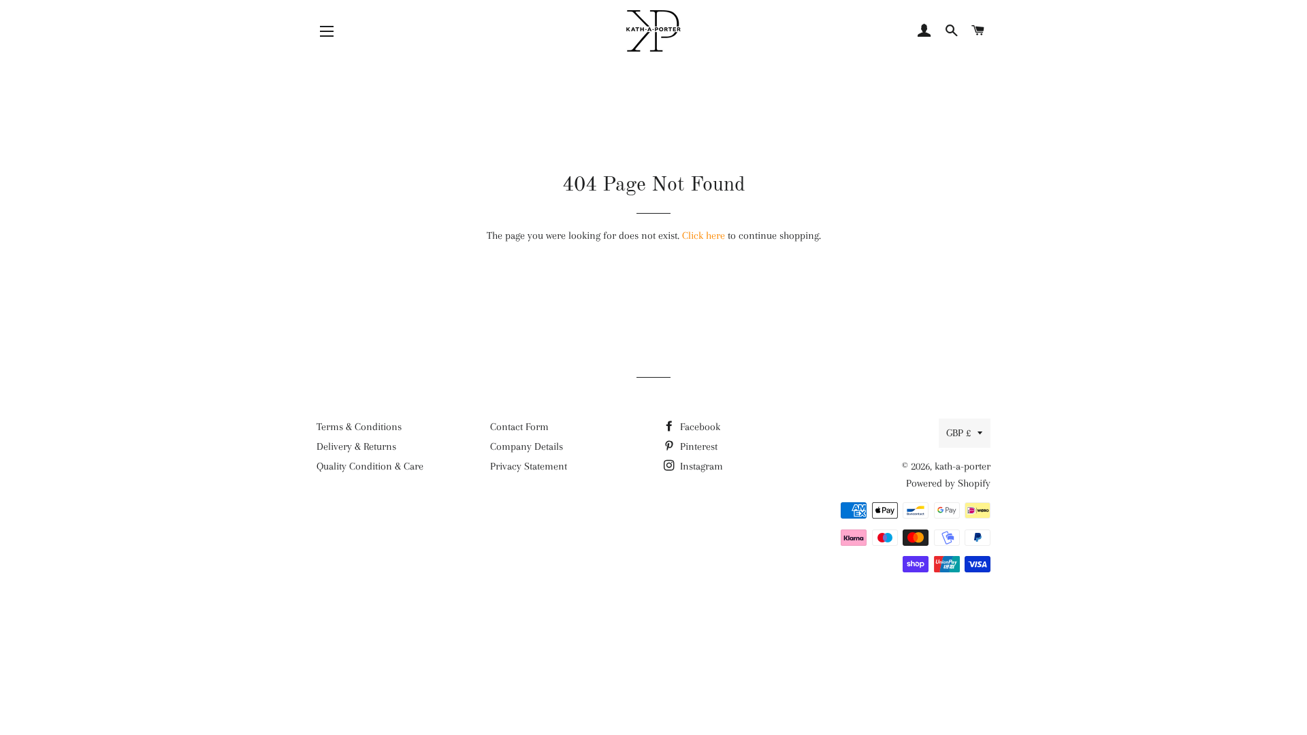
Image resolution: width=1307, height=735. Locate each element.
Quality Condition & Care (370, 466)
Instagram (700, 466)
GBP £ (958, 433)
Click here (703, 235)
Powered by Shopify (948, 483)
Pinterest (697, 446)
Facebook (698, 427)
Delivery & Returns (356, 446)
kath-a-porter (962, 466)
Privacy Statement (528, 466)
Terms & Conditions (359, 427)
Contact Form (519, 427)
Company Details (526, 446)
